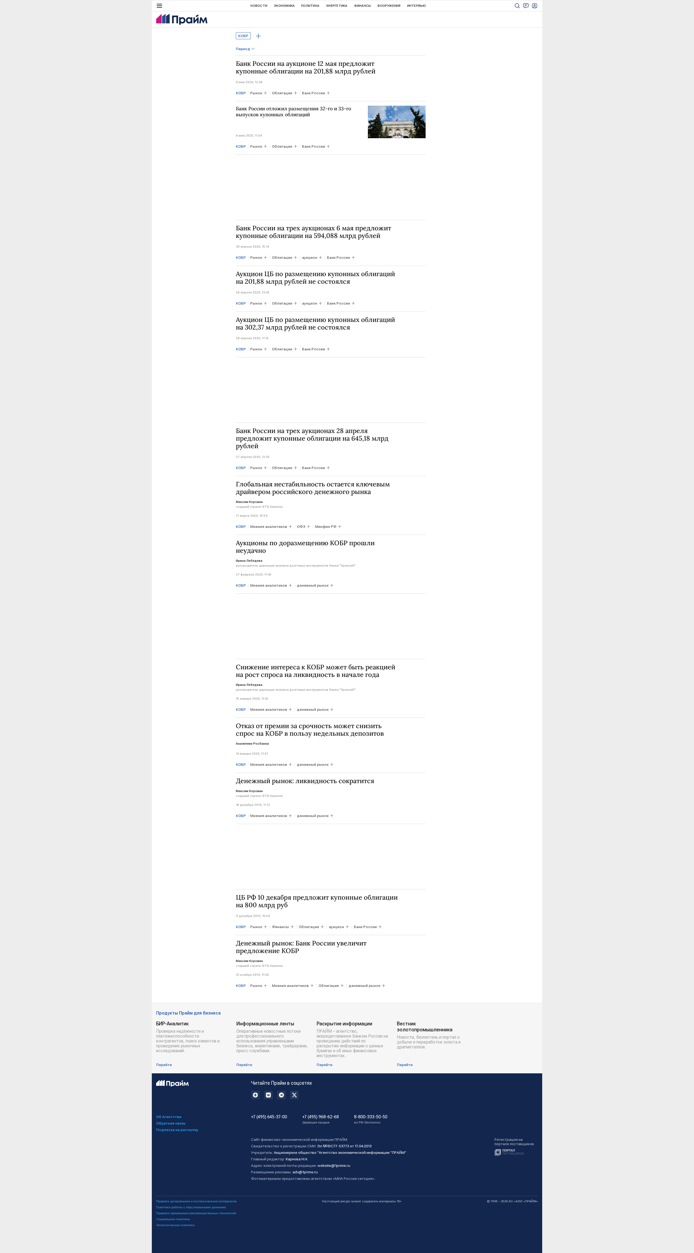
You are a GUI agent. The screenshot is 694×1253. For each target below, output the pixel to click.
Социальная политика (173, 1219)
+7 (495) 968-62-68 (320, 1119)
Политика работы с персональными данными (191, 1207)
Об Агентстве (168, 1117)
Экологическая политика (175, 1225)
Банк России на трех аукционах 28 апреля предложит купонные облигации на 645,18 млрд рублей (312, 438)
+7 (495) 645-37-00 (269, 1117)
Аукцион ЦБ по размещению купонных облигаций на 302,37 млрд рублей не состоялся (315, 323)
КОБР (243, 36)
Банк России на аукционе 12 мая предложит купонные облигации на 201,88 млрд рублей (305, 67)
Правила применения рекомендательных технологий (196, 1213)
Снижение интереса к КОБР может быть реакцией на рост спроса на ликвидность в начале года (315, 671)
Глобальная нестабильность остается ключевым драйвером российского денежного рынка (313, 488)
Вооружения (389, 6)
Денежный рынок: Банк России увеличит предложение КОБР (301, 947)
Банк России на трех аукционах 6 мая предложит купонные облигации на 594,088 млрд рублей (313, 232)
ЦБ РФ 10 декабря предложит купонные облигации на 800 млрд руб (317, 901)
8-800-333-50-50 (370, 1119)
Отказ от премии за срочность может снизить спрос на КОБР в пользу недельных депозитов (310, 729)
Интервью (416, 6)
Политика (310, 6)
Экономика (284, 6)
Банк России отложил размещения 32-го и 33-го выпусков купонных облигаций (293, 112)
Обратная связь (171, 1123)
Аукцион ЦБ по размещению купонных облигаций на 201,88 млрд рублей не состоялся (315, 277)
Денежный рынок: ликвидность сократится (305, 781)
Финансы (362, 6)
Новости (258, 6)
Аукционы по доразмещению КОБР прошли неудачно (305, 546)
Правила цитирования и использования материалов (196, 1201)
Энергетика (336, 6)
